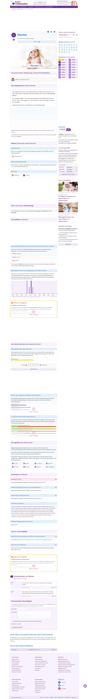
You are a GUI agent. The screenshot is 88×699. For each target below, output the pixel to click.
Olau (52, 639)
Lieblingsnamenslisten (40, 687)
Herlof (21, 510)
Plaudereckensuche (40, 685)
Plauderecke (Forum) (40, 683)
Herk (50, 508)
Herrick (53, 513)
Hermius (51, 511)
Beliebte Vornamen (63, 659)
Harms (41, 92)
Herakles (24, 506)
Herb (31, 506)
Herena (21, 508)
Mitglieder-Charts (62, 668)
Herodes (36, 513)
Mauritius (44, 639)
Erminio (13, 132)
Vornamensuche (16, 668)
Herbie (43, 506)
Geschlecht (61, 167)
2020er (63, 62)
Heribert (39, 508)
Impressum (73, 697)
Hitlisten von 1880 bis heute (65, 666)
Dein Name (14, 609)
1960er (63, 77)
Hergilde (34, 508)
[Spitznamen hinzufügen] (55, 495)
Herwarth (13, 516)
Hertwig (32, 515)
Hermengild (14, 511)
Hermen (45, 130)
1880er (73, 77)
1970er (63, 75)
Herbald (35, 506)
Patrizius (12, 641)
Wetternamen (15, 690)
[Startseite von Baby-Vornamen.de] (18, 4)
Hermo (13, 513)
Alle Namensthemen (40, 666)
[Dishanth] (64, 132)
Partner (46, 697)
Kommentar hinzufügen (21, 578)
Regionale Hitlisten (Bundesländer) (66, 664)
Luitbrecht (38, 639)
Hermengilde (20, 511)
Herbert (39, 506)
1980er (63, 72)
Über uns (42, 697)
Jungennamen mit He (34, 649)
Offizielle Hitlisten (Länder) (64, 663)
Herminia (46, 135)
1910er (73, 70)
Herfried (26, 508)
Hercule (13, 508)
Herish (47, 508)
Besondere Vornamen (40, 664)
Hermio (47, 511)
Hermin (40, 130)
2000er (63, 67)
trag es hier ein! (17, 549)
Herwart (49, 515)
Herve (35, 515)
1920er (73, 67)
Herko (12, 510)
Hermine (42, 135)
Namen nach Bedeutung (41, 661)
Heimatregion (62, 171)
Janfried (23, 639)
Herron (18, 515)
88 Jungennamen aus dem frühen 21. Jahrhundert (66, 219)
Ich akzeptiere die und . (27, 621)
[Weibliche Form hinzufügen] (55, 479)
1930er (73, 65)
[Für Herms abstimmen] (39, 42)
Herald (28, 506)
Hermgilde (31, 511)
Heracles (13, 506)
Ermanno (49, 130)
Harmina (32, 135)
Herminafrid (41, 511)
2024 (63, 60)
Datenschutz (60, 697)
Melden (55, 587)
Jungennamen (15, 659)
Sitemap (51, 697)
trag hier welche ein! (36, 490)
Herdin (17, 508)
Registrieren (36, 4)
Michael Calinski (25, 79)
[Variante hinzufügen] (55, 487)
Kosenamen (38, 668)
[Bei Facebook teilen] (48, 32)
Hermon (17, 513)
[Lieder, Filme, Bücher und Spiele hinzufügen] (55, 545)
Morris (48, 639)
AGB (55, 697)
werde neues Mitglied (16, 605)
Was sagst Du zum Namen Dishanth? (67, 143)
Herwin (26, 516)
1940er (73, 62)
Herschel (23, 515)
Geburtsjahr (61, 169)
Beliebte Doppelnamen (63, 661)
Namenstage (15, 681)
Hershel (28, 515)
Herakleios (18, 506)
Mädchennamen (16, 661)
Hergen (30, 508)
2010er (63, 65)
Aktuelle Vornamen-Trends (64, 672)
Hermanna (13, 136)
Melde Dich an (50, 604)
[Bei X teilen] (51, 32)
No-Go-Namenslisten (40, 688)
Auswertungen (15, 685)
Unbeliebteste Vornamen (64, 670)
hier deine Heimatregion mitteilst (45, 264)
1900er (73, 72)
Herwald (40, 515)
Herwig (22, 516)
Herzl (32, 516)
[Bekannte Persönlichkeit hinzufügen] (55, 536)
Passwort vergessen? (42, 4)
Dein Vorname (62, 165)
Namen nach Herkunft (17, 666)
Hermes (38, 105)
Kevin (30, 639)
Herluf (24, 510)
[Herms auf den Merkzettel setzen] (54, 32)
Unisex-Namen (15, 663)
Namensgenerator (16, 670)
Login (39, 2)
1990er (63, 70)
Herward (44, 515)
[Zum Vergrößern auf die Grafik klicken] (33, 289)
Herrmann (13, 515)
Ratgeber (37, 670)
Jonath (26, 639)
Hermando (33, 510)
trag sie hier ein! (42, 482)
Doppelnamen (15, 664)
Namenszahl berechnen (17, 688)
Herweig (18, 516)
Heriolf (43, 508)
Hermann (25, 93)
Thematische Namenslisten (41, 663)
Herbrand (48, 506)
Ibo (20, 639)
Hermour (22, 513)
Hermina (37, 135)
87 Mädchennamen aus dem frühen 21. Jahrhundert (67, 198)
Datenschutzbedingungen (35, 621)
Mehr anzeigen (50, 467)
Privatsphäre (67, 697)
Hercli (52, 506)
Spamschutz (14, 624)
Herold (40, 513)
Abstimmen (34, 369)
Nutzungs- (24, 621)
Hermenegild (50, 510)
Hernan (26, 513)
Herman (29, 510)
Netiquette (37, 692)
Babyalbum (37, 690)
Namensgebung (39, 659)
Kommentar (14, 612)
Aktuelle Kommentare (40, 681)
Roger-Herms (14, 524)
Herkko (53, 508)
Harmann (24, 130)
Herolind (45, 513)
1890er (73, 75)
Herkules (17, 510)
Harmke (28, 135)
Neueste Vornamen (16, 672)
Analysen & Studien (16, 683)
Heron (49, 513)
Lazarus (34, 639)
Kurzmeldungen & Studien (18, 687)
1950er (73, 60)
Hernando (31, 513)
